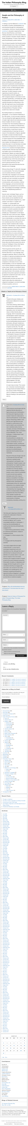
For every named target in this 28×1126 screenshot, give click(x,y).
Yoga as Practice (9, 790)
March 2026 (5, 820)
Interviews (5, 752)
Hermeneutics (7, 764)
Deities (7, 775)
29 (20, 1050)
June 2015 (5, 1006)
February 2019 (6, 940)
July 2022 (5, 881)
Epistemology (7, 761)
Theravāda (8, 725)
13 (14, 1045)
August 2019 (5, 931)
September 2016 (6, 983)
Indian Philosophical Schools (9, 716)
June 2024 (5, 848)
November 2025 (6, 824)
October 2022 (5, 877)
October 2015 (5, 1000)
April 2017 (5, 973)
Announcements (6, 710)
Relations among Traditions (11, 779)
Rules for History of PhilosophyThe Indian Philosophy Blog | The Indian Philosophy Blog (13, 598)
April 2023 (5, 868)
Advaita (7, 743)
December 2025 (6, 823)
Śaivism (6, 736)
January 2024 (5, 856)
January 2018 (5, 959)
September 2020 (6, 911)
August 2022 (5, 880)
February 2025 (6, 838)
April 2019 (5, 937)
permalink (10, 288)
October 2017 (5, 964)
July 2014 (5, 1022)
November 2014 (6, 1016)
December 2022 (6, 874)
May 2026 (5, 817)
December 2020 (6, 907)
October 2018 (5, 946)
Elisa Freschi (4, 1076)
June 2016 (5, 988)
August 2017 (5, 967)
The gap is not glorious (7, 799)
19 (10, 1048)
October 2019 (5, 928)
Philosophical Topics (7, 758)
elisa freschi (8, 295)
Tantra (7, 788)
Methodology (5, 754)
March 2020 (5, 920)
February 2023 (6, 871)
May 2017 (5, 971)
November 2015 (6, 998)
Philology (5, 757)
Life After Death (9, 777)
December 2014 (6, 1015)
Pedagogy (5, 755)
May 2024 (5, 850)
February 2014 (6, 1030)
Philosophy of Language (10, 772)
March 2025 (5, 836)
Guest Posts (5, 715)
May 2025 (5, 833)
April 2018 (5, 955)
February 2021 (6, 904)
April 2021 (5, 901)
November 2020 (6, 908)
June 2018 (5, 952)
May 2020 (5, 917)
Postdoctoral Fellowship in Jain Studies (11, 806)
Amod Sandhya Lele (6, 1082)
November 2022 (6, 875)
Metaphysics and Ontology (10, 767)
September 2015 (6, 1001)
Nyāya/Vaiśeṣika (8, 734)
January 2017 (5, 977)
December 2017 (6, 961)
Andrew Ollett (4, 1087)
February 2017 (6, 976)
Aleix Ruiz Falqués (6, 1091)
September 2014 (6, 1019)
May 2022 (5, 884)
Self (7, 771)
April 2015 (5, 1009)
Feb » (6, 1057)
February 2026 (6, 821)
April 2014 (5, 1027)
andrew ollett (17, 19)
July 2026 (5, 814)
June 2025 (5, 832)
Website (5, 645)
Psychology (7, 782)
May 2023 (5, 866)
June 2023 (5, 865)
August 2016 (5, 985)
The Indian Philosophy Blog (14, 2)
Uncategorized (6, 791)
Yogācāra (8, 727)
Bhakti (7, 785)
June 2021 (5, 898)
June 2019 (5, 934)
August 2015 (5, 1003)
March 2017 (5, 974)
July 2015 (5, 1004)
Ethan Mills (4, 1084)
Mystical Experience (10, 778)
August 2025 (5, 829)
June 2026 (5, 815)
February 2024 (6, 854)
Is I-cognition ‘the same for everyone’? (18, 679)
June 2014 (5, 1024)
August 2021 (5, 896)
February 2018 (6, 958)
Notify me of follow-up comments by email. (12, 651)
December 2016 (6, 979)
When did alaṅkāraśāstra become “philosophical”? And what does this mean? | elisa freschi (13, 588)
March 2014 (5, 1028)
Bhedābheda (8, 745)
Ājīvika (6, 718)
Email (4, 639)
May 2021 (5, 899)
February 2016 (6, 994)
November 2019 (6, 926)
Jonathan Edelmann (6, 1073)
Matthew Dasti (5, 1070)
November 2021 (6, 893)
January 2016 (5, 995)
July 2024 (5, 847)
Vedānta (6, 742)
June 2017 (5, 970)
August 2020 (5, 913)
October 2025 (5, 826)
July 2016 (5, 986)
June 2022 (5, 883)
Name (4, 634)
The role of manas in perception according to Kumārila (14, 800)
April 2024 (5, 851)
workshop (4, 31)
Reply (4, 399)
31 (3, 1053)
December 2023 (6, 857)
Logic (6, 766)
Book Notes (5, 712)
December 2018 (6, 943)
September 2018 (6, 947)
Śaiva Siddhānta (9, 739)
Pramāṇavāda (9, 724)
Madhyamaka (9, 722)
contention (21, 23)
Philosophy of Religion (9, 774)
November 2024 (6, 842)
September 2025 (6, 827)
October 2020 (5, 910)
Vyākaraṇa (7, 750)
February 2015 (6, 1012)
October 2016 (5, 982)
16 (24, 1045)
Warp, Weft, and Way (6, 1105)
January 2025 (5, 839)
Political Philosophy (9, 781)
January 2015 (5, 1013)
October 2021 (5, 895)
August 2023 (5, 862)
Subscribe (6, 701)
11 (7, 1045)
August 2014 (5, 1021)
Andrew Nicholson (5, 1085)
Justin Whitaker (5, 1096)
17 (3, 1048)
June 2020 (5, 916)
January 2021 (5, 905)
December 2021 (6, 892)
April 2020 (5, 919)
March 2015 (5, 1010)
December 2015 (6, 997)
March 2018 (5, 956)
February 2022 (6, 889)
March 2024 (5, 853)
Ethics (6, 763)
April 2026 (5, 818)
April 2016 (5, 991)
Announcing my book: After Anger (10, 802)
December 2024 (6, 841)
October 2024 (5, 844)
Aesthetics (7, 760)
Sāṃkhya (6, 740)
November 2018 (6, 944)
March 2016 (5, 992)
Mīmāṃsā (7, 731)
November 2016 (6, 980)
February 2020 (6, 922)
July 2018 (5, 950)
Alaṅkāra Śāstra (15, 286)
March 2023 (5, 869)
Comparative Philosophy (8, 713)
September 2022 (6, 878)
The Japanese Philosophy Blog (8, 1103)
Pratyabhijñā (8, 737)
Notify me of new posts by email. (10, 653)
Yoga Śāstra (7, 751)
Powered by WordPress (8, 1124)
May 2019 (5, 935)
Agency (7, 769)
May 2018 (5, 953)
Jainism (6, 730)
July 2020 (5, 914)
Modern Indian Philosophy (10, 733)
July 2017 (5, 968)
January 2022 (5, 890)
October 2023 (5, 860)
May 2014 (5, 1025)
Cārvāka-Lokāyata (8, 728)
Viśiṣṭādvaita (8, 748)
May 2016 (5, 989)
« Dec (3, 1057)
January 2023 (5, 872)
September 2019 (6, 929)
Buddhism (7, 721)
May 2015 (5, 1007)
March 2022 (5, 887)
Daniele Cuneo (5, 1069)
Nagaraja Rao (5, 147)
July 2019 (5, 932)
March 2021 (5, 902)
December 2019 (6, 925)
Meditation (8, 787)
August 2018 (5, 949)
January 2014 (5, 1031)
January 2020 (5, 923)
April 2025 (5, 835)
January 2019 (5, 941)
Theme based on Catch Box (19, 1124)
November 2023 (6, 859)
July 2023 (5, 863)
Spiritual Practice (8, 784)
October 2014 (5, 1018)
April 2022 (5, 886)
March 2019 (5, 938)
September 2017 (6, 965)
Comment (5, 615)
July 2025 (5, 830)
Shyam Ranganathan (6, 1088)
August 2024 (5, 845)
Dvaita (7, 747)
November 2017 (6, 962)
